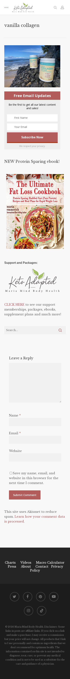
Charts (10, 562)
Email (15, 433)
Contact (41, 566)
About (26, 566)
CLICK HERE (14, 304)
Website (15, 451)
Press (12, 566)
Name (15, 415)
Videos (25, 562)
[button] (6, 7)
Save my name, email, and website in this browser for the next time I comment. (33, 478)
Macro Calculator (50, 562)
